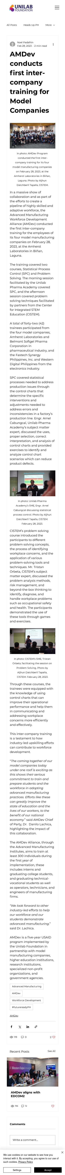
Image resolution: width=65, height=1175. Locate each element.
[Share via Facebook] (11, 1026)
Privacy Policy (25, 1161)
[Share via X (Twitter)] (19, 1026)
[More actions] (53, 44)
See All (52, 1051)
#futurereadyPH (21, 1007)
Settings (17, 1170)
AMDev (16, 993)
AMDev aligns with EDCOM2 (25, 1094)
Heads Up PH (31, 24)
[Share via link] (36, 1026)
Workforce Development (26, 1000)
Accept (48, 1170)
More (49, 24)
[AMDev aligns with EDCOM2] (32, 1072)
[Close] (60, 1154)
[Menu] (57, 7)
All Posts (12, 24)
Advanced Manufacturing (27, 986)
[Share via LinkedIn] (27, 1026)
